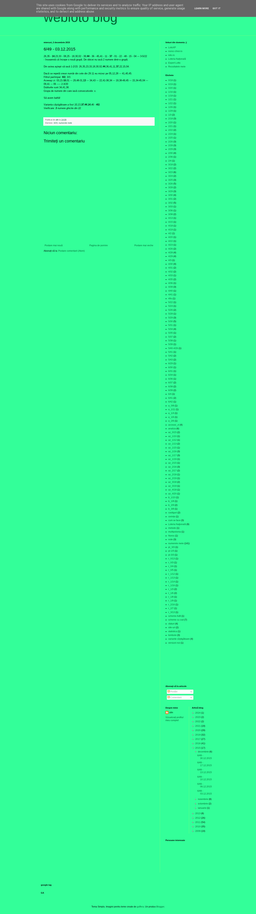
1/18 (170, 95)
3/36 (170, 210)
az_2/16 (172, 467)
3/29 (170, 191)
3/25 (170, 180)
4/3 (169, 260)
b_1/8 (171, 501)
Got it (217, 8)
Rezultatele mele (177, 66)
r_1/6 (171, 593)
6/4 (169, 394)
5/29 (170, 317)
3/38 (170, 214)
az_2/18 (172, 474)
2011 (198, 822)
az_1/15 (172, 447)
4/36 (170, 283)
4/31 (170, 267)
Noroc (171, 535)
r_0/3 (171, 562)
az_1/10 (172, 436)
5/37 (170, 337)
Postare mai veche (143, 245)
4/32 (170, 271)
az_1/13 (172, 443)
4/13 (170, 218)
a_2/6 (171, 421)
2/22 (170, 130)
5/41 (170, 352)
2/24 (170, 134)
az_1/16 (172, 451)
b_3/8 (171, 509)
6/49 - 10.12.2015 (204, 778)
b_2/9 (171, 505)
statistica (172, 631)
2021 (198, 726)
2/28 (170, 145)
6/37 (170, 382)
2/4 (169, 160)
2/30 (170, 153)
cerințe (171, 516)
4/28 (170, 252)
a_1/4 (171, 413)
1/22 (170, 103)
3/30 (170, 195)
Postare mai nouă (54, 245)
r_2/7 (171, 608)
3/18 (170, 164)
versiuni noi (174, 643)
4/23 (170, 245)
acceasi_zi (173, 425)
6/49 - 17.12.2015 (204, 764)
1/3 (169, 115)
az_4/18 (172, 489)
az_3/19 (172, 486)
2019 (198, 734)
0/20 (170, 88)
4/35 (170, 279)
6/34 (170, 375)
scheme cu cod (176, 619)
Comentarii (176, 697)
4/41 (170, 294)
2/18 (170, 118)
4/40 (170, 291)
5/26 (170, 310)
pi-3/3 (171, 555)
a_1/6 (171, 417)
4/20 (170, 237)
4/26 (170, 248)
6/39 (170, 390)
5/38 (170, 340)
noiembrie (203, 799)
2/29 (170, 149)
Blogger (160, 906)
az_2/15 (172, 463)
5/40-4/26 (173, 348)
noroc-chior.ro (175, 51)
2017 (198, 739)
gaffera (140, 906)
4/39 (170, 287)
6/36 (170, 379)
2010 (198, 826)
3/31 (170, 199)
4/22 (170, 241)
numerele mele (65, 123)
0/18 (170, 80)
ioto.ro (171, 55)
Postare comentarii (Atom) (71, 251)
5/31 (170, 325)
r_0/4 (171, 566)
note (170, 539)
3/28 (170, 187)
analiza (172, 428)
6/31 (170, 371)
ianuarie (202, 808)
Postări (173, 691)
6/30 (170, 367)
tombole (172, 635)
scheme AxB (174, 616)
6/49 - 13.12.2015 (204, 771)
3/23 (56, 123)
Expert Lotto (174, 63)
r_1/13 (171, 577)
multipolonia (174, 531)
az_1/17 (172, 455)
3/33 (170, 206)
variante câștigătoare (179, 639)
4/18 (170, 225)
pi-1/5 (171, 551)
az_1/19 (172, 459)
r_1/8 (171, 597)
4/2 (169, 233)
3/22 (170, 168)
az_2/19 (172, 478)
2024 (198, 713)
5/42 (170, 355)
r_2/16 (171, 604)
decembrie (203, 751)
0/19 (170, 84)
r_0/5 (171, 570)
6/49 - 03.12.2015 (204, 792)
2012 (198, 818)
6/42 (170, 401)
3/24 (170, 176)
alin (171, 712)
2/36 (170, 157)
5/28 (170, 313)
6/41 (170, 398)
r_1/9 (171, 600)
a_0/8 (171, 405)
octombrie (203, 803)
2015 (198, 748)
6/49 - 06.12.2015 (204, 785)
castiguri (172, 512)
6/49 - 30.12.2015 (204, 756)
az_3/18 (172, 482)
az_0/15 (172, 432)
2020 (198, 730)
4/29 (170, 256)
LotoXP (172, 47)
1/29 (170, 111)
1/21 (170, 99)
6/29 (170, 363)
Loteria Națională (177, 59)
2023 (198, 717)
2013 (198, 813)
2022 (198, 721)
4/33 (170, 275)
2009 (198, 831)
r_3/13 (171, 612)
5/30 (170, 321)
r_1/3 (171, 589)
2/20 (170, 122)
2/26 (170, 141)
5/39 (170, 344)
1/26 (170, 107)
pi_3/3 (171, 547)
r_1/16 (171, 585)
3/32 (170, 203)
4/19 (170, 229)
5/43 (170, 359)
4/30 (170, 264)
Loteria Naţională (177, 524)
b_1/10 (171, 497)
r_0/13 (171, 558)
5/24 (170, 306)
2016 (198, 743)
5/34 (170, 329)
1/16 (170, 92)
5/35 (170, 333)
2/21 (170, 126)
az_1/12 (172, 440)
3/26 (170, 183)
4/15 (170, 222)
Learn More (201, 8)
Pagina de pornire (98, 245)
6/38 (170, 386)
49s (170, 298)
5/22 (170, 302)
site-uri (171, 627)
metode (172, 528)
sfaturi (171, 623)
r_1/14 (171, 581)
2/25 (170, 137)
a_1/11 (171, 409)
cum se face (174, 520)
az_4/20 (172, 493)
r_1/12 (171, 574)
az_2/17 (172, 470)
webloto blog (81, 17)
